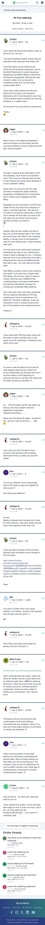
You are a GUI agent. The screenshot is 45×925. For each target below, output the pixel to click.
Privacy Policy (10, 920)
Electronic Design (17, 843)
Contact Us (16, 907)
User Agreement (33, 920)
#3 (43, 130)
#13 (43, 633)
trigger (13, 129)
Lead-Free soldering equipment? (21, 886)
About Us (6, 907)
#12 (43, 598)
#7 (43, 394)
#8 (43, 440)
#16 (43, 743)
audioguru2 (14, 324)
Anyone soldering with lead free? (21, 875)
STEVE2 (17, 23)
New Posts (29, 29)
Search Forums (17, 29)
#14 (43, 660)
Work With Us (27, 907)
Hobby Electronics (18, 877)
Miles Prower (15, 659)
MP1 (11, 597)
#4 (43, 162)
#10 (43, 507)
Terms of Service (22, 920)
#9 (43, 472)
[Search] (37, 2)
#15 (43, 708)
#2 (43, 40)
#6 (43, 357)
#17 (43, 786)
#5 (43, 324)
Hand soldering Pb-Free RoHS (20, 863)
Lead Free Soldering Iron (18, 852)
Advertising (38, 907)
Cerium (13, 785)
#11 (43, 539)
